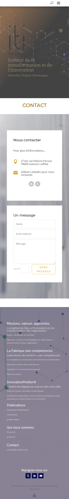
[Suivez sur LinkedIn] (31, 183)
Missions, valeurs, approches (28, 323)
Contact (13, 445)
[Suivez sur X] (37, 183)
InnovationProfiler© (21, 382)
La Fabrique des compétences (29, 351)
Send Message (44, 269)
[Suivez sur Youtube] (40, 475)
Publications (16, 405)
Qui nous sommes (20, 427)
